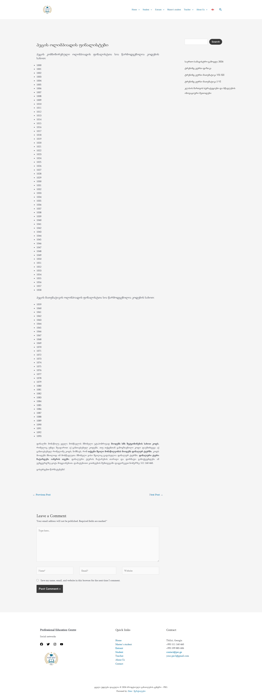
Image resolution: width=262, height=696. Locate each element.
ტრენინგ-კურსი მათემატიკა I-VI (203, 81)
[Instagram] (54, 644)
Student (146, 9)
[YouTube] (61, 644)
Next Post (156, 494)
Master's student (174, 9)
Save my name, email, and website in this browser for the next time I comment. (80, 580)
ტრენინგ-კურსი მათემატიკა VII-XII (204, 74)
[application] (138, 9)
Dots (137, 691)
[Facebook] (41, 644)
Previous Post (42, 494)
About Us (200, 9)
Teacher (187, 9)
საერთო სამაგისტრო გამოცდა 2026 (204, 61)
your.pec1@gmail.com (177, 655)
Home (134, 9)
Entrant (158, 9)
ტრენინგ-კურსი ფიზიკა (198, 68)
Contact (119, 663)
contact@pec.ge (174, 652)
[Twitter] (48, 644)
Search (216, 41)
